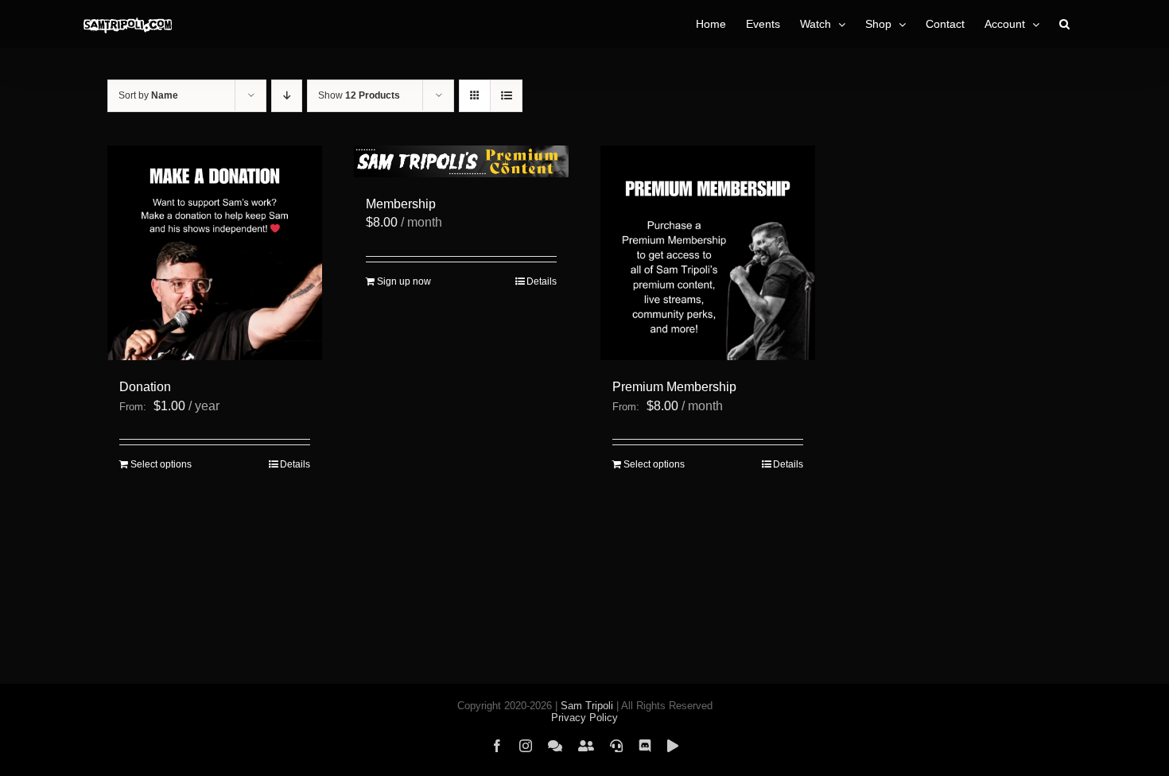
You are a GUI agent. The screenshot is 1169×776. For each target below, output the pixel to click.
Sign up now (404, 281)
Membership (401, 204)
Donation (145, 387)
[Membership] (461, 161)
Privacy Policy (584, 718)
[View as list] (506, 95)
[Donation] (214, 253)
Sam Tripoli (587, 706)
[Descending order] (286, 96)
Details (295, 464)
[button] (1064, 24)
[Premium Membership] (707, 253)
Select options (161, 464)
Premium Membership (674, 387)
